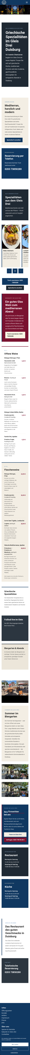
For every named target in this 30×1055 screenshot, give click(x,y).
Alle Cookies (15, 1044)
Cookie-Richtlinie (14, 1052)
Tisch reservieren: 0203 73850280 (15, 281)
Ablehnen (15, 1048)
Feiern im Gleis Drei (15, 834)
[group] (15, 246)
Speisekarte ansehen (14, 140)
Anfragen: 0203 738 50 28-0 (15, 840)
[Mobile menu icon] (26, 2)
